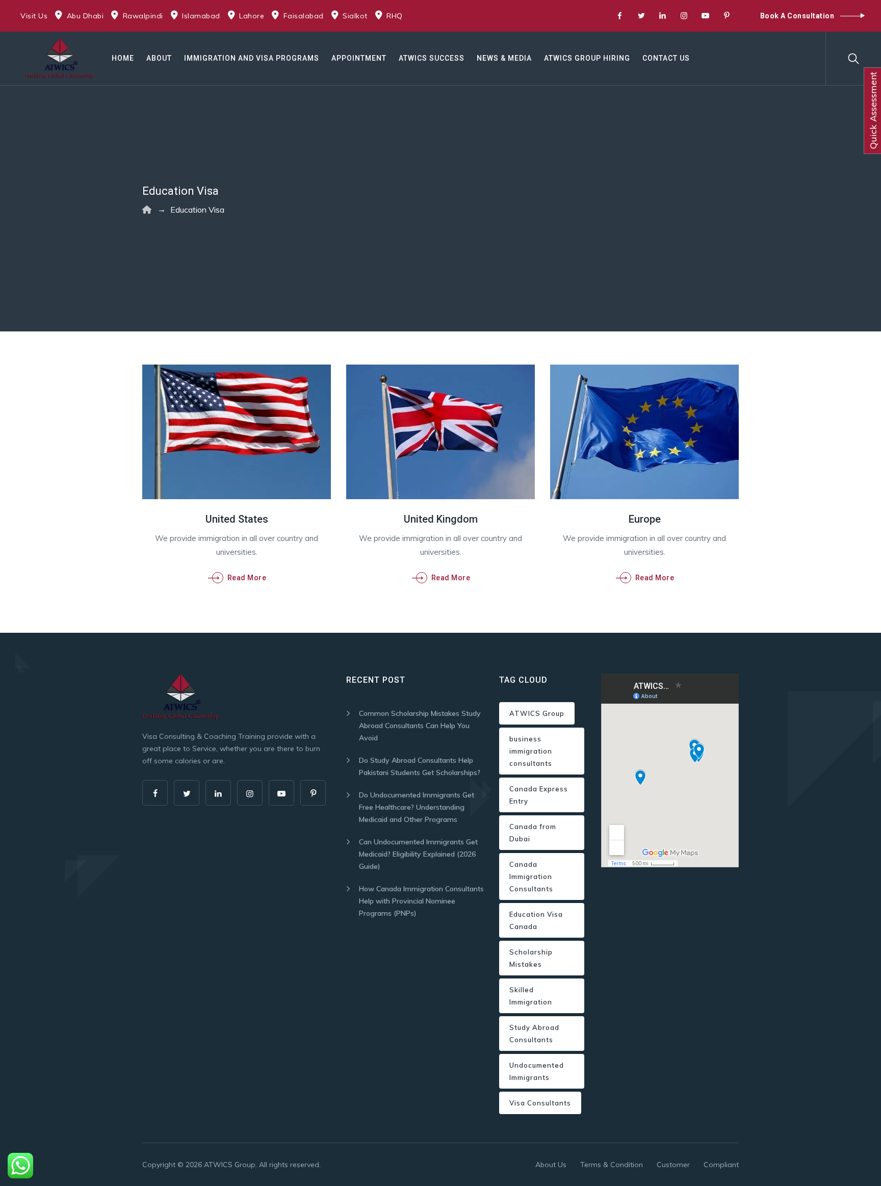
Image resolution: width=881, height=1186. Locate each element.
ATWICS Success (431, 58)
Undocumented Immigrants (536, 1071)
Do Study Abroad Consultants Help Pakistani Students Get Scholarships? (419, 766)
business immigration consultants (530, 751)
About (159, 58)
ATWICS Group (536, 713)
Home (123, 58)
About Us (550, 1164)
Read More (247, 578)
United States (236, 519)
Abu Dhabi (85, 15)
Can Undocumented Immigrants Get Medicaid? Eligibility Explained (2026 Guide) (418, 854)
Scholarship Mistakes (531, 958)
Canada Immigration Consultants (531, 876)
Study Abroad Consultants (534, 1033)
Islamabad (201, 15)
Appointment (358, 58)
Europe (645, 519)
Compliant (721, 1164)
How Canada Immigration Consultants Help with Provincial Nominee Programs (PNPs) (421, 901)
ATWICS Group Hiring (587, 58)
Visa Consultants (540, 1103)
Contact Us (666, 58)
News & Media (504, 58)
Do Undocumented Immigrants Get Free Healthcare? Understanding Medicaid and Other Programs (416, 807)
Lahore (251, 15)
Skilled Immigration (530, 996)
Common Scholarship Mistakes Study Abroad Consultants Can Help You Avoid (420, 725)
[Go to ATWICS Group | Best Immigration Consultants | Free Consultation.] (146, 209)
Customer (673, 1164)
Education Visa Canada (536, 920)
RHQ (394, 15)
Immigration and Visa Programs (251, 58)
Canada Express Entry (538, 795)
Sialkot (355, 15)
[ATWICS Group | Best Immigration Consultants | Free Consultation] (59, 58)
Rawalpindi (143, 15)
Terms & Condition (611, 1164)
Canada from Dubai (532, 832)
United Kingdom (441, 519)
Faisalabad (303, 15)
